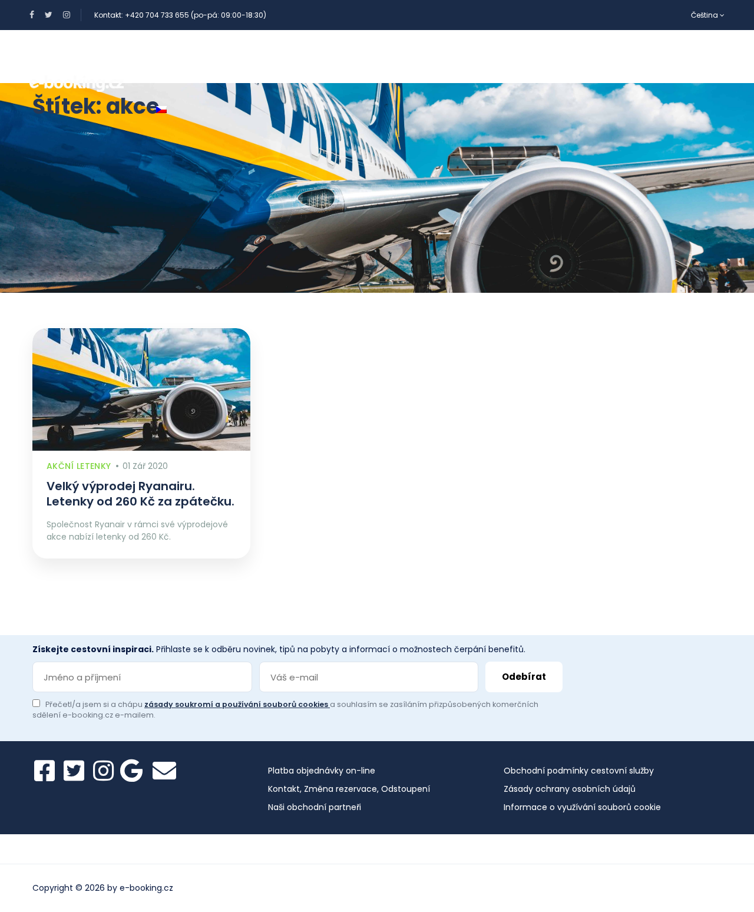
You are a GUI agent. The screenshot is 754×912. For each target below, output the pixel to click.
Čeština (705, 15)
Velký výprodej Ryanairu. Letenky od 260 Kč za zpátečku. (140, 494)
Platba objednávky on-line (321, 770)
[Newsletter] (164, 770)
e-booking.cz (146, 888)
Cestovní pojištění (468, 56)
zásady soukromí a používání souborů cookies (237, 704)
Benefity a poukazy (199, 56)
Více (672, 56)
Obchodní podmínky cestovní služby (579, 770)
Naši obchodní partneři (314, 807)
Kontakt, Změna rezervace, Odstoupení (349, 789)
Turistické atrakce (587, 56)
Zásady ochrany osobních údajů (570, 789)
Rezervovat (300, 56)
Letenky (376, 56)
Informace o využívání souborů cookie (582, 807)
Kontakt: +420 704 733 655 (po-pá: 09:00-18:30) (180, 15)
